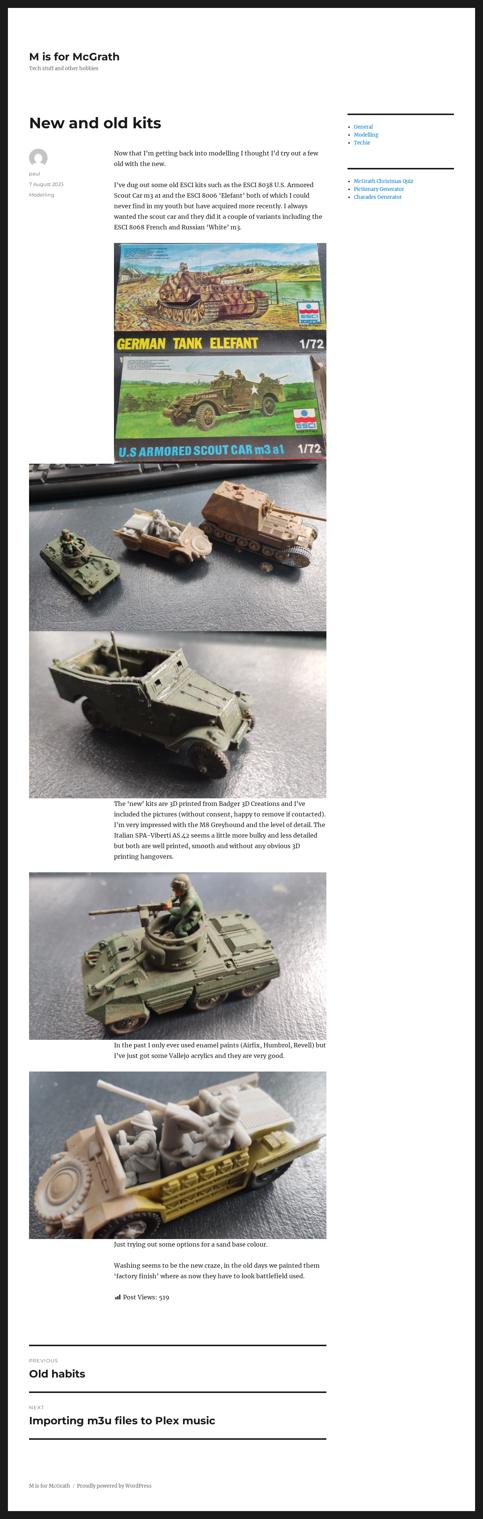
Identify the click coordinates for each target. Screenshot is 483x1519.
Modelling (41, 195)
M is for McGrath (74, 56)
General (363, 127)
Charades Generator (378, 197)
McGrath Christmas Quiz (383, 181)
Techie (362, 143)
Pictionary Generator (379, 189)
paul (34, 174)
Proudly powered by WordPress (114, 1486)
